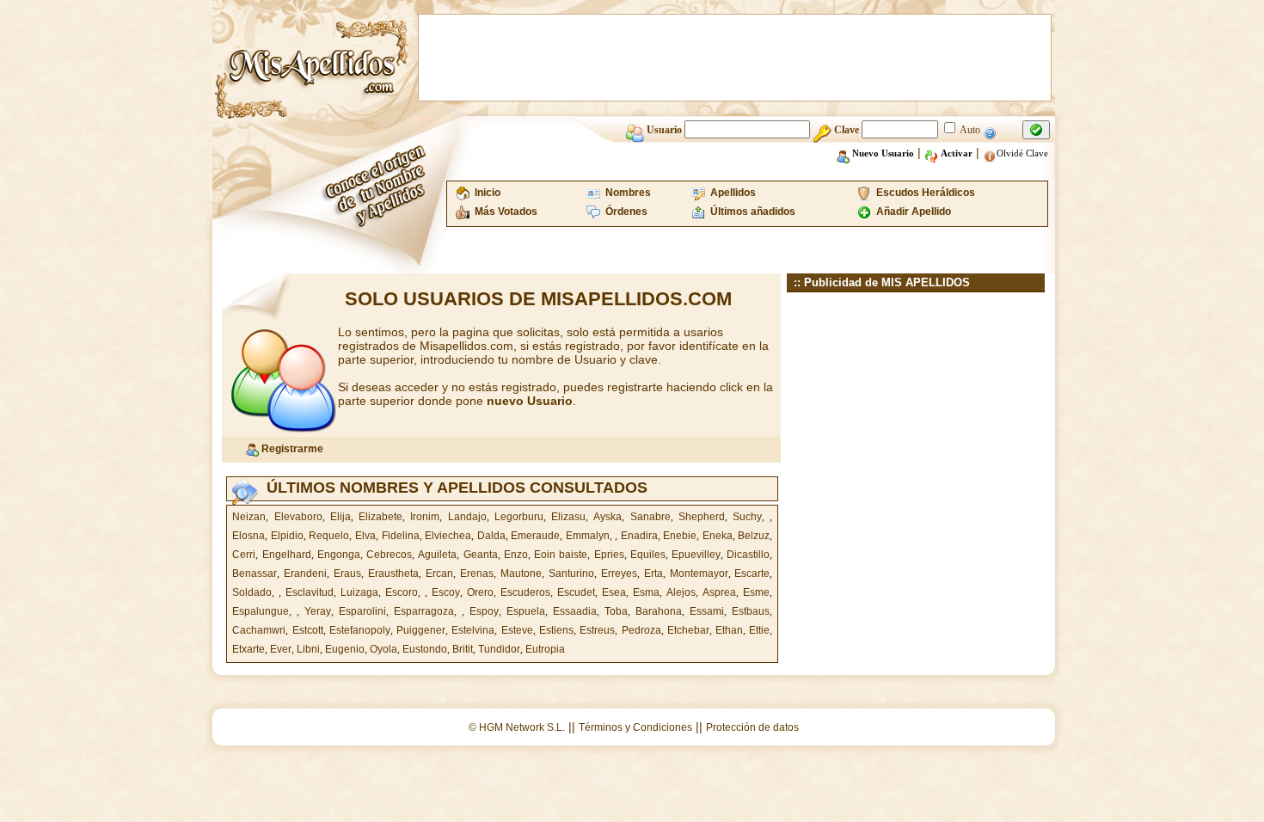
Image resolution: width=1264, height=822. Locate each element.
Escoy (446, 592)
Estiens (556, 630)
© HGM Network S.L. (517, 727)
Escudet (576, 592)
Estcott (307, 630)
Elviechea (448, 536)
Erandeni (305, 573)
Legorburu (518, 517)
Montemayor (699, 573)
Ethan (729, 630)
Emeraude (535, 536)
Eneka (718, 536)
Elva (365, 536)
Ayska (607, 517)
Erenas (477, 573)
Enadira (639, 536)
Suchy (747, 517)
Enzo (516, 555)
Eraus (347, 573)
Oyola (383, 649)
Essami (707, 611)
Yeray (317, 611)
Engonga (338, 555)
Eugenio (345, 649)
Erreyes (619, 573)
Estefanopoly (359, 630)
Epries (609, 555)
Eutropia (545, 649)
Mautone (521, 573)
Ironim (424, 517)
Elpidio (287, 536)
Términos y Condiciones (635, 727)
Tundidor (499, 649)
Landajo (467, 517)
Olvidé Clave (1022, 153)
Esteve (517, 630)
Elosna (248, 536)
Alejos (681, 592)
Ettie (759, 630)
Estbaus (751, 611)
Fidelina (401, 536)
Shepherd (701, 517)
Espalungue (260, 611)
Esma (646, 592)
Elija (340, 517)
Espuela (525, 611)
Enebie (679, 536)
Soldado (252, 592)
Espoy (484, 611)
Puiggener (420, 630)
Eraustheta (393, 573)
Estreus (597, 630)
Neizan (249, 517)
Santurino (571, 573)
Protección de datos (752, 727)
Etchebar (688, 630)
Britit (462, 649)
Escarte (752, 573)
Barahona (658, 611)
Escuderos (525, 592)
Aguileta (437, 555)
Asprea (719, 592)
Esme (756, 592)
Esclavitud (309, 592)
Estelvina (472, 630)
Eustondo (424, 649)
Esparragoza (424, 611)
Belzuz (754, 536)
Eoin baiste (560, 555)
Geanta (480, 555)
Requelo (329, 536)
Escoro (401, 592)
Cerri (243, 555)
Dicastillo (748, 555)
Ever (280, 649)
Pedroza (641, 630)
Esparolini (362, 611)
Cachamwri (258, 630)
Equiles (648, 555)
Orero (480, 592)
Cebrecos (389, 555)
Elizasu (568, 517)
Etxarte (248, 649)
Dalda (491, 536)
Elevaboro (298, 517)
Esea (614, 592)
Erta (653, 573)
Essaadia (575, 611)
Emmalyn (588, 536)
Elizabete (380, 517)
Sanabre (650, 517)
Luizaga (359, 592)
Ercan (439, 573)
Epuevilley (696, 555)
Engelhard (286, 555)
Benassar (254, 573)
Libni (308, 649)
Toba (616, 611)
